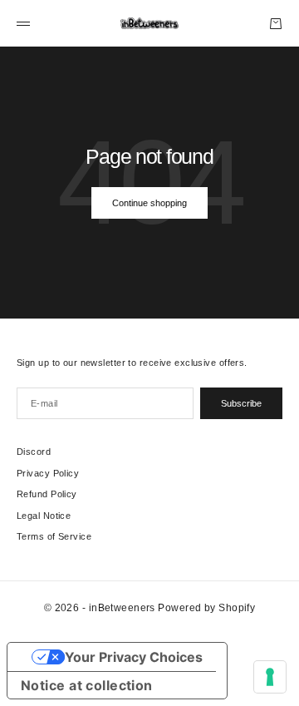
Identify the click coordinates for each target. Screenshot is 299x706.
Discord (34, 452)
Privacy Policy (48, 473)
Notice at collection (87, 685)
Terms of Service (54, 536)
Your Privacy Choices (134, 657)
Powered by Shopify (206, 608)
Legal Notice (44, 516)
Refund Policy (47, 494)
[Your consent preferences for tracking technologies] (270, 677)
